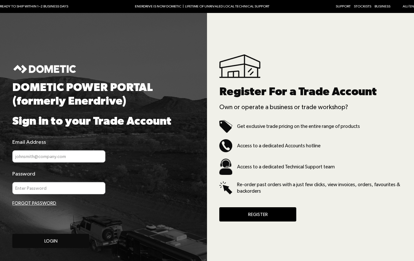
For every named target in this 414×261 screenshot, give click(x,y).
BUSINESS (382, 6)
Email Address (29, 142)
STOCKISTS (362, 6)
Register (258, 214)
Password (23, 174)
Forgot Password (34, 203)
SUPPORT (343, 6)
